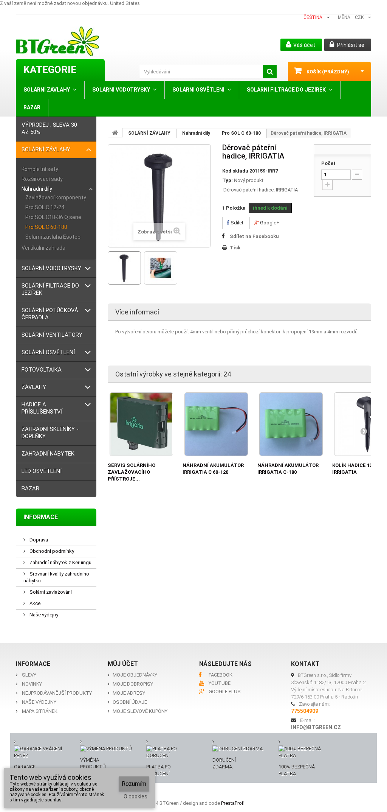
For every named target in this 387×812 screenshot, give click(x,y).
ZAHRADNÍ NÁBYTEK (48, 453)
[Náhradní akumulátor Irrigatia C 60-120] (216, 424)
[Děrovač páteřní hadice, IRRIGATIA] (124, 268)
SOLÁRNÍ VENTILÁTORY (52, 334)
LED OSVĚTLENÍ (42, 471)
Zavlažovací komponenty (55, 197)
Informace (40, 517)
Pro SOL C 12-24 (44, 207)
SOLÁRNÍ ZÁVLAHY (46, 90)
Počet (328, 163)
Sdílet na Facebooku (254, 236)
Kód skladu (235, 171)
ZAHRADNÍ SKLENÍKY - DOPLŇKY (50, 433)
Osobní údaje (130, 702)
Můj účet (123, 663)
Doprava (38, 540)
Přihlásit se (350, 45)
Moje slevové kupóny (140, 711)
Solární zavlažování (50, 592)
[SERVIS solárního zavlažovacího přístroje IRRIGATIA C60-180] (141, 424)
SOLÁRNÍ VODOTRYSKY (121, 90)
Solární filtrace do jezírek (286, 90)
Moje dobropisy (133, 684)
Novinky (32, 684)
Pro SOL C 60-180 (46, 227)
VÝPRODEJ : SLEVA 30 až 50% (49, 128)
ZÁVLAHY (34, 387)
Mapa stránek (39, 711)
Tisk (235, 247)
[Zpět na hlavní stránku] (115, 132)
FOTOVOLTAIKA (42, 369)
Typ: (227, 180)
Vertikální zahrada (43, 248)
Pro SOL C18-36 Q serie (53, 217)
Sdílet (236, 223)
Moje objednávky (135, 675)
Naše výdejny (43, 615)
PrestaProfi (233, 803)
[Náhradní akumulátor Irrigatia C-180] (291, 424)
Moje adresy (129, 693)
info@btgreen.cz (316, 727)
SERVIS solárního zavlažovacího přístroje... (131, 472)
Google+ (269, 223)
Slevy (29, 675)
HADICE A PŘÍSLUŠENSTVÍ (42, 408)
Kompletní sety (40, 169)
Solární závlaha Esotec (52, 237)
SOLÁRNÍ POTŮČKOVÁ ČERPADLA (50, 314)
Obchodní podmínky (51, 551)
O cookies (135, 796)
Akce (34, 603)
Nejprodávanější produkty (57, 693)
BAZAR (31, 107)
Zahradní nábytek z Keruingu (59, 562)
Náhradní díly (37, 189)
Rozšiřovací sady (42, 179)
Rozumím (134, 783)
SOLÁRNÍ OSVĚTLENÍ (198, 90)
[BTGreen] (74, 41)
